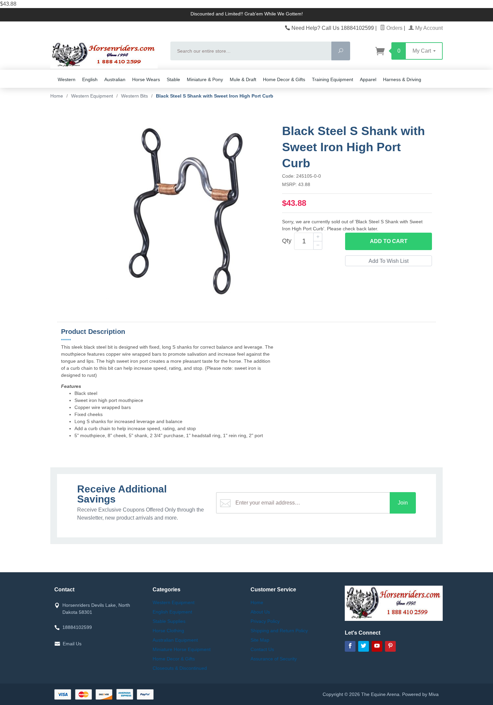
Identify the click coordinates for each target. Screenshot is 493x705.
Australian (114, 79)
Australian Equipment (175, 640)
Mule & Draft (243, 79)
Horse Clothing (168, 630)
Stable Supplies (169, 621)
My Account (428, 28)
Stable (173, 79)
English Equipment (172, 611)
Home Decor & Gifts (284, 79)
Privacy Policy (265, 621)
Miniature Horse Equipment (182, 649)
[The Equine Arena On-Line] (106, 55)
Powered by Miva (420, 694)
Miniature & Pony (205, 79)
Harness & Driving (402, 79)
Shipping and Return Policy (279, 630)
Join (403, 503)
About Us (260, 611)
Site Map (260, 640)
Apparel (368, 79)
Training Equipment (332, 79)
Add (388, 241)
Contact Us (262, 649)
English (90, 79)
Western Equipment (174, 602)
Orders (393, 28)
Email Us (72, 643)
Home (56, 96)
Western (66, 79)
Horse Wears (146, 79)
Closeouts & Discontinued (180, 668)
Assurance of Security (274, 658)
